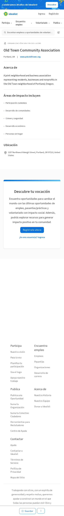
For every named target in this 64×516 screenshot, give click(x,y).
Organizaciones (42, 367)
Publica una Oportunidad (16, 397)
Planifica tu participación (17, 365)
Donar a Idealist (42, 406)
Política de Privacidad (15, 470)
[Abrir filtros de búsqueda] (58, 32)
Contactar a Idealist (16, 452)
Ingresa (41, 13)
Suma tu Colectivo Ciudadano (19, 414)
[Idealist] (10, 14)
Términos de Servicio (16, 461)
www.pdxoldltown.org (30, 57)
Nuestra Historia (42, 395)
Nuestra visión (17, 352)
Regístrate (54, 13)
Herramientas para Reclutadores (20, 423)
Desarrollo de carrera (41, 374)
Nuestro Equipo (42, 401)
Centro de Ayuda (18, 431)
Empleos (38, 356)
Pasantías (39, 361)
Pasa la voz (16, 357)
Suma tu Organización (17, 406)
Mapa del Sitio (17, 477)
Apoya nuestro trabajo (17, 379)
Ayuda (13, 445)
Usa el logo (16, 372)
